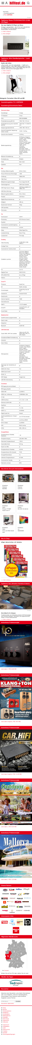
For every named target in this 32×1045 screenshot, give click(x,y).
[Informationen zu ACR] (5, 890)
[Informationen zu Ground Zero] (12, 898)
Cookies (5, 1031)
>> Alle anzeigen (5, 33)
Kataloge (5, 1017)
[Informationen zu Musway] (25, 902)
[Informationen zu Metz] (18, 902)
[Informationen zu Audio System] (11, 890)
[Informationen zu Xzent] (19, 910)
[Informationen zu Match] (10, 902)
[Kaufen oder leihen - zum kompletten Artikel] (16, 85)
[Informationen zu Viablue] (12, 911)
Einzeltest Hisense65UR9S (5, 487)
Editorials (5, 1022)
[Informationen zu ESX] (20, 894)
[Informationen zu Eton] (26, 894)
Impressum (6, 1025)
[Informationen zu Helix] (20, 899)
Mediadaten (6, 1026)
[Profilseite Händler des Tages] (16, 983)
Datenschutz (6, 1029)
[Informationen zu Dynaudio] (5, 894)
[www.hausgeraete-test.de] (12, 925)
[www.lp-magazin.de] (27, 925)
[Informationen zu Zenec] (27, 910)
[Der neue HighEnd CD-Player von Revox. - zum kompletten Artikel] (16, 46)
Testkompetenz (7, 1011)
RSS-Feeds (6, 1019)
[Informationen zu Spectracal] (27, 907)
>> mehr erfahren (6, 580)
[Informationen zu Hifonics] (27, 898)
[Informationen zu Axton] (18, 889)
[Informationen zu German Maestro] (4, 899)
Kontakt (5, 1032)
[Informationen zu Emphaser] (13, 894)
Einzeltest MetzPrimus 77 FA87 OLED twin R (6, 508)
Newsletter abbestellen (7, 1003)
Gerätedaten (6, 1014)
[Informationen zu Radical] (20, 907)
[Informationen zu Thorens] (5, 911)
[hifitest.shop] (16, 933)
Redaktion (5, 1012)
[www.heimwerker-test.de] (20, 925)
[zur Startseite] (17, 3)
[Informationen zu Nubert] (4, 907)
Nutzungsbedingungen (9, 1034)
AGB (4, 1028)
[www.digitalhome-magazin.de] (4, 925)
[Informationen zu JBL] (4, 902)
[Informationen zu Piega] (12, 906)
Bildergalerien (6, 1015)
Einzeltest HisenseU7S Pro (20, 487)
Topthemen (6, 1020)
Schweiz (6, 970)
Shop (4, 1008)
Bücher (5, 1009)
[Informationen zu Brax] (26, 889)
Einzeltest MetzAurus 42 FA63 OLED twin (8, 530)
